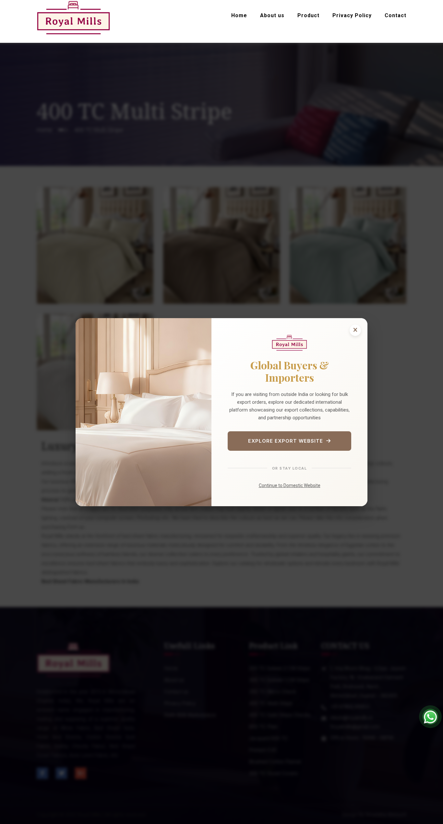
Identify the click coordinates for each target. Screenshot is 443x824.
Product (308, 15)
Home (239, 15)
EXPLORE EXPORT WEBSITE (285, 441)
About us (272, 15)
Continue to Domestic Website (289, 485)
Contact (395, 15)
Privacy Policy (352, 15)
